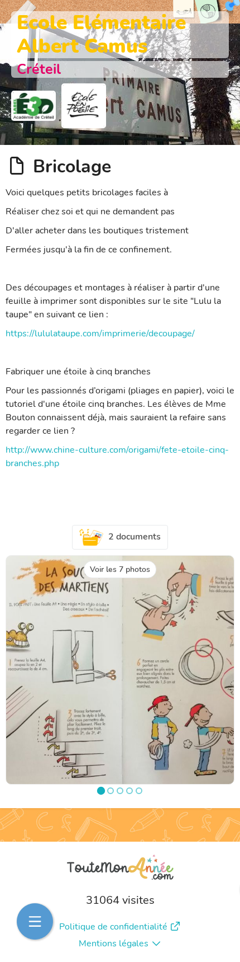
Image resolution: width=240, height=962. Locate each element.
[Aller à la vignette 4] (129, 790)
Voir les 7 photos (120, 569)
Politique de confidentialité (113, 927)
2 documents (134, 537)
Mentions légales (113, 943)
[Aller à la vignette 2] (110, 790)
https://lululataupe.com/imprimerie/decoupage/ (100, 333)
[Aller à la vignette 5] (139, 790)
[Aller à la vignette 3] (120, 790)
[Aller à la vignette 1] (101, 791)
